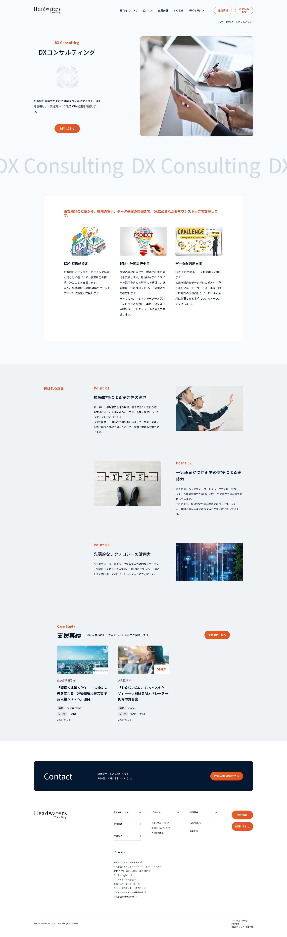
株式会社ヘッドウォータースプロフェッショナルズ (136, 866)
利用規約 (235, 923)
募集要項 (194, 830)
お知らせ (178, 10)
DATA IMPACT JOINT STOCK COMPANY (131, 871)
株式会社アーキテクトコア (125, 884)
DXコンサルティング (161, 828)
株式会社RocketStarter (124, 896)
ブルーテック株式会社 (124, 879)
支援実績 (163, 10)
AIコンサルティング (160, 822)
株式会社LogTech (121, 875)
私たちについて (128, 10)
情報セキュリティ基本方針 (242, 927)
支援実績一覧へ (217, 635)
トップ (220, 22)
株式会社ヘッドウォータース (126, 862)
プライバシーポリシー (240, 920)
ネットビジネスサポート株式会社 (129, 888)
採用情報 (223, 10)
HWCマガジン (196, 10)
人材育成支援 (158, 832)
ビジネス (148, 10)
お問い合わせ (244, 10)
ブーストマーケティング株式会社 (128, 892)
